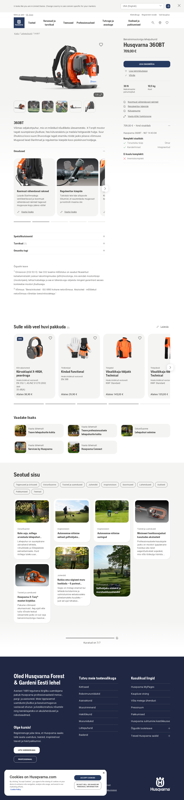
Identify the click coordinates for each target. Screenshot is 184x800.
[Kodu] (19, 22)
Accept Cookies (87, 778)
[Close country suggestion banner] (179, 5)
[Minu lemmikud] (167, 22)
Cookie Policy (15, 789)
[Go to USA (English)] (168, 6)
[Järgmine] (105, 188)
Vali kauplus (164, 15)
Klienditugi (135, 15)
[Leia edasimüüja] (160, 22)
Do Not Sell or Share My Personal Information (88, 785)
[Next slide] (170, 367)
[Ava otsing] (153, 22)
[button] (32, 22)
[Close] (104, 773)
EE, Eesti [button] (29, 15)
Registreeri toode (149, 15)
